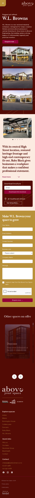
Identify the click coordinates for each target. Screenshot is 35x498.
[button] (14, 376)
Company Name (7, 257)
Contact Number (7, 241)
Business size (6, 249)
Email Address (7, 233)
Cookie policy (5, 487)
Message (5, 265)
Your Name (6, 225)
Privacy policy (5, 484)
